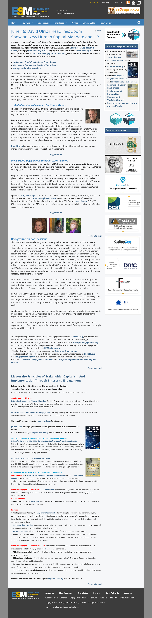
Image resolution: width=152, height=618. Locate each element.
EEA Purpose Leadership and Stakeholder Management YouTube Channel (115, 94)
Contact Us (118, 2)
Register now (56, 154)
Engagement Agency (25, 356)
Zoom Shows (34, 62)
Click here (46, 549)
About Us (94, 2)
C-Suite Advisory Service (23, 525)
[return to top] (95, 236)
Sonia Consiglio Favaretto (44, 198)
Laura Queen (80, 201)
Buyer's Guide (89, 22)
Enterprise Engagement (66, 351)
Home (14, 22)
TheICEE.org (89, 354)
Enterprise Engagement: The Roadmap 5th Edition (30, 458)
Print (99, 30)
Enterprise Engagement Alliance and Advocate (46, 475)
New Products (43, 22)
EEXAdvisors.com (52, 348)
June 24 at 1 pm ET (85, 50)
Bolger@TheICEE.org (40, 432)
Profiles (74, 22)
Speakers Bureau (20, 531)
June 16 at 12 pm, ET (37, 50)
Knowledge (59, 22)
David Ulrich (17, 146)
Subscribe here (114, 57)
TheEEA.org (78, 336)
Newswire (26, 22)
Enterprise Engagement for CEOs (38, 359)
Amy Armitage (28, 195)
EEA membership (115, 66)
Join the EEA (16, 426)
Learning (105, 2)
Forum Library (106, 22)
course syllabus (44, 421)
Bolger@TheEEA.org (55, 578)
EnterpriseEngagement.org (85, 342)
